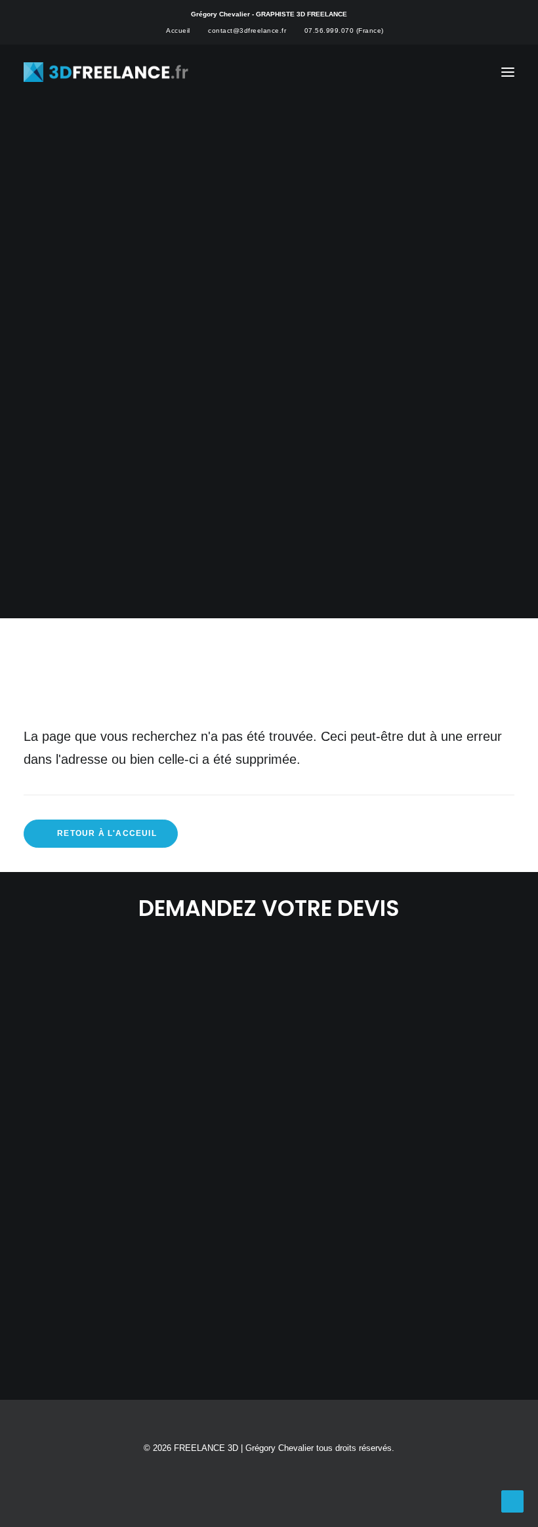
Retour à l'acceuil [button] (107, 833)
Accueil (178, 30)
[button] (508, 72)
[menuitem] (172, 30)
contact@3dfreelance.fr (247, 30)
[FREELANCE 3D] (107, 72)
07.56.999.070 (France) (344, 30)
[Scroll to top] (512, 1500)
